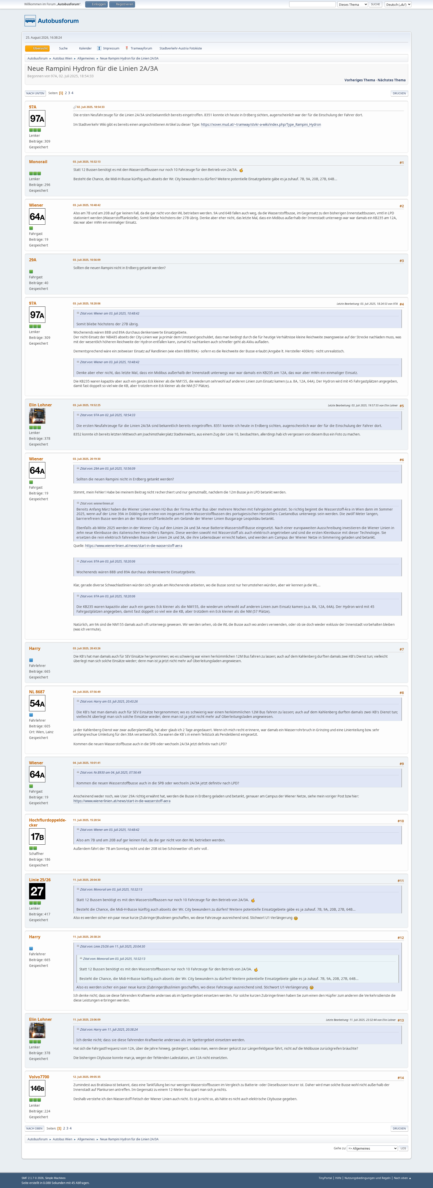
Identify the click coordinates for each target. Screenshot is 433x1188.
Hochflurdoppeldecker (47, 822)
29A (32, 260)
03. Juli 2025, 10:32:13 (86, 161)
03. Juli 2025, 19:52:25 (86, 405)
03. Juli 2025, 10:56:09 (86, 260)
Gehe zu (339, 1148)
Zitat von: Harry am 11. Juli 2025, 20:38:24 (109, 1029)
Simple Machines (55, 1177)
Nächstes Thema (392, 80)
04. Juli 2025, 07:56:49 (86, 692)
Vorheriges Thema (360, 80)
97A (32, 107)
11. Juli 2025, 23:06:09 (86, 1019)
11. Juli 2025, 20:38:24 (86, 937)
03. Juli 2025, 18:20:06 (86, 303)
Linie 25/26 (40, 880)
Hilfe (338, 1178)
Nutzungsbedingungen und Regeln (368, 1178)
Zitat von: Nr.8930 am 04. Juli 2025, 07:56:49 (110, 772)
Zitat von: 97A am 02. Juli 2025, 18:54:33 (107, 415)
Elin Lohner (40, 405)
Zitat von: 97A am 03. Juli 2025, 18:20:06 (107, 561)
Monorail (38, 161)
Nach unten (35, 93)
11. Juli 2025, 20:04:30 (86, 880)
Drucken (399, 93)
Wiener (36, 205)
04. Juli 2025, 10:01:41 (86, 763)
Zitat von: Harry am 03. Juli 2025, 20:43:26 (109, 701)
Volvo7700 (39, 1077)
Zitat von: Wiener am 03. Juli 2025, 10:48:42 (109, 313)
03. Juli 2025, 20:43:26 (86, 648)
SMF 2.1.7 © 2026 (33, 1177)
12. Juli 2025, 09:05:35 (86, 1077)
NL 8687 (37, 692)
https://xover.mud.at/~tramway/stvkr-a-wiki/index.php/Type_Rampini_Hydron (261, 124)
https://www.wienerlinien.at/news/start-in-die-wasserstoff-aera (133, 545)
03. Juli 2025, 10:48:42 (86, 205)
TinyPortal (325, 1178)
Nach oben (34, 1128)
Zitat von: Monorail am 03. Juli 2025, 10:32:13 (111, 889)
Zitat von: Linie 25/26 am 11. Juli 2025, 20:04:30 (112, 946)
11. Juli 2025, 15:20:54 (86, 820)
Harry (34, 648)
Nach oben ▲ (402, 1178)
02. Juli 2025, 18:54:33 (90, 107)
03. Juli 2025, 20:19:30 (86, 459)
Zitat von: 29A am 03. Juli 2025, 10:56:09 (107, 468)
